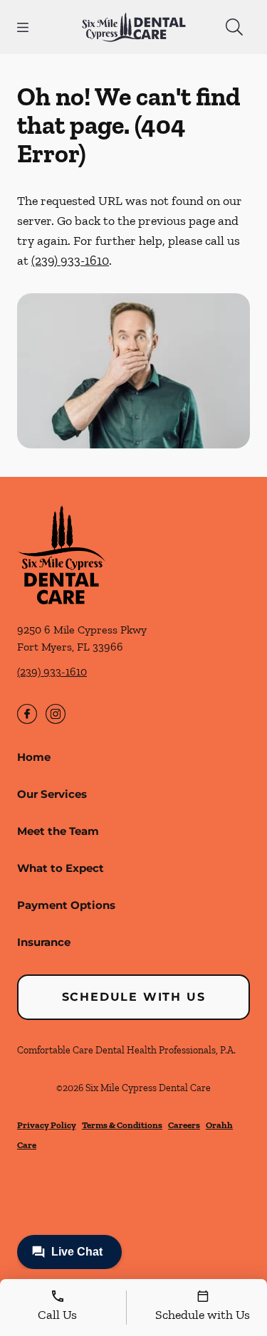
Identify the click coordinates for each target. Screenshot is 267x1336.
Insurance (43, 942)
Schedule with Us (134, 997)
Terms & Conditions (122, 1125)
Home (34, 757)
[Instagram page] (56, 714)
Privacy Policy (46, 1125)
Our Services (52, 794)
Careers (184, 1125)
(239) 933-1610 (70, 260)
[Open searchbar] (234, 27)
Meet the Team (58, 831)
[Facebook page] (27, 714)
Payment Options (66, 905)
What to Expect (60, 868)
